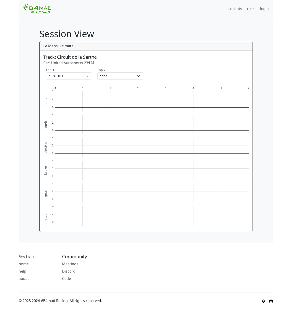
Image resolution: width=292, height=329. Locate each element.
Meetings (70, 263)
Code (66, 278)
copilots (235, 8)
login (264, 8)
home (24, 263)
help (22, 271)
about (24, 278)
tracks (251, 8)
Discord (69, 271)
